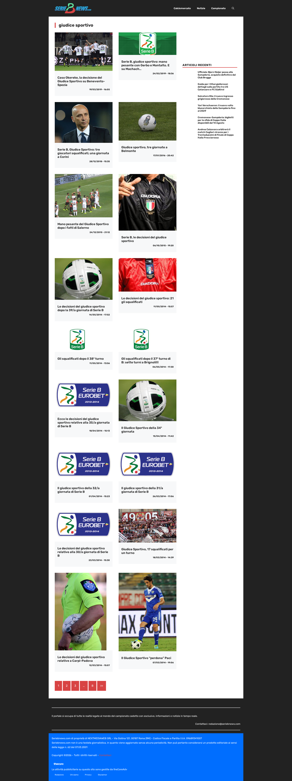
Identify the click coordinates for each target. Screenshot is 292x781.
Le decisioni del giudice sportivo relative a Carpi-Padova (81, 659)
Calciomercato (182, 8)
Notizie (201, 8)
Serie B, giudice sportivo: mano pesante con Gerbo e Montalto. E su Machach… (145, 65)
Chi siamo (74, 775)
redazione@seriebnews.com (224, 723)
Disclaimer (102, 775)
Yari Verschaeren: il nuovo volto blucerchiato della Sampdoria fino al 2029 (216, 108)
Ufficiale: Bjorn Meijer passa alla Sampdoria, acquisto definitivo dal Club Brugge (217, 75)
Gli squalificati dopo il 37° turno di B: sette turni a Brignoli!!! (145, 360)
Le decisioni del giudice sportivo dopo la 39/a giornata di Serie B (81, 308)
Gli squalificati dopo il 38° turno (80, 358)
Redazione (59, 775)
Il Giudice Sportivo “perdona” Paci (146, 658)
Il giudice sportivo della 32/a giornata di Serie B (78, 490)
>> (101, 685)
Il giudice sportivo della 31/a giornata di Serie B (142, 490)
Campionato (218, 8)
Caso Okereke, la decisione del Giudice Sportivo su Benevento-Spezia (81, 81)
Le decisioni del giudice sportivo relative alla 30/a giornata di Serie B (82, 551)
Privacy (88, 775)
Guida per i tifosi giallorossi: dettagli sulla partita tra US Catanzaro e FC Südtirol (213, 87)
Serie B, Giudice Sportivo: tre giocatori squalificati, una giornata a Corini (83, 153)
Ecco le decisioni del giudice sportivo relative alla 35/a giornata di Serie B (83, 422)
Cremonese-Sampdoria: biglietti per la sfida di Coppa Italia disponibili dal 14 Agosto (216, 120)
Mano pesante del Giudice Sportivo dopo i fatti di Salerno (83, 226)
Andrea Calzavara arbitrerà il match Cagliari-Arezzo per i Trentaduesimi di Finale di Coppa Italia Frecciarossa (216, 133)
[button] (233, 8)
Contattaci (105, 755)
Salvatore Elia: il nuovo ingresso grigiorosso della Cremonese (215, 97)
